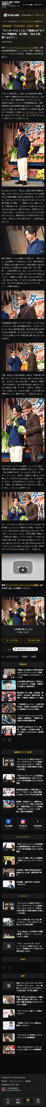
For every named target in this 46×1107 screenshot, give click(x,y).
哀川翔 (33, 657)
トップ (4, 21)
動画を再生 (6, 555)
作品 (8, 1102)
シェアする (13, 640)
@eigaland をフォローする (26, 649)
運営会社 (4, 1081)
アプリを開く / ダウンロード (33, 5)
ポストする (35, 640)
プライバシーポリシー (16, 1081)
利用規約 (28, 1081)
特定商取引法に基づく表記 (10, 1085)
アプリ (38, 1100)
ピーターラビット (30, 112)
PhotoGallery (12, 21)
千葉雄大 (25, 657)
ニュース (28, 1100)
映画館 (18, 1102)
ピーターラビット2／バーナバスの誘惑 (22, 47)
